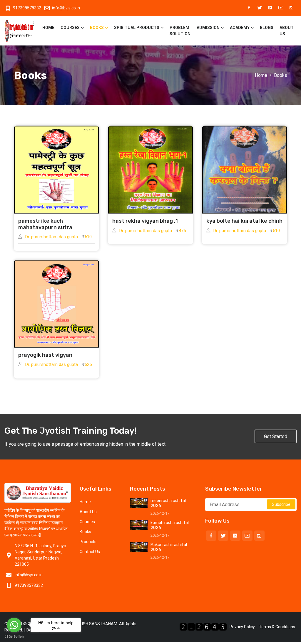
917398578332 (27, 8)
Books (97, 27)
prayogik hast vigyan (45, 355)
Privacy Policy (242, 626)
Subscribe (281, 504)
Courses (70, 27)
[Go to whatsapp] (14, 625)
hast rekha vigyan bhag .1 (145, 221)
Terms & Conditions (277, 626)
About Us (287, 30)
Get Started (275, 436)
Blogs (266, 27)
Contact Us (90, 551)
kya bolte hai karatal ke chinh (244, 221)
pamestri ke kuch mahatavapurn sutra (45, 224)
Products (88, 541)
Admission (208, 27)
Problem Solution (180, 30)
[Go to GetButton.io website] (14, 636)
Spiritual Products (136, 27)
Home (48, 27)
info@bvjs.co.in (66, 8)
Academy (240, 27)
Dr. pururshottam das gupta (51, 236)
